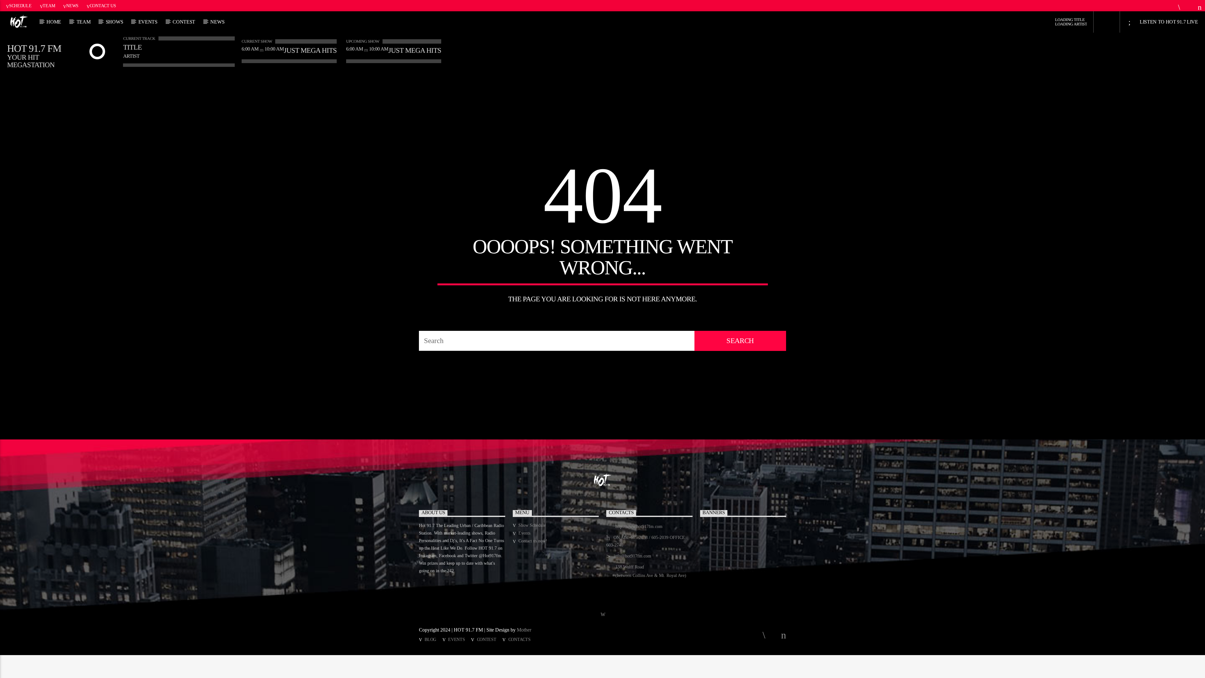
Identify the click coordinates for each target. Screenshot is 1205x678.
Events (148, 21)
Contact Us (103, 5)
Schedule (20, 5)
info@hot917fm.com (632, 556)
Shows (114, 21)
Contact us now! (532, 541)
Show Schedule (532, 525)
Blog (430, 639)
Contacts (519, 639)
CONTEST (184, 21)
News (72, 5)
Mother (525, 629)
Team (49, 5)
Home (53, 21)
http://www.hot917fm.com (638, 526)
